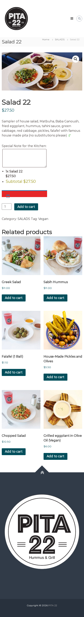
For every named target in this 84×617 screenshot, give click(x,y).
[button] (75, 59)
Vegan (43, 219)
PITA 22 (52, 605)
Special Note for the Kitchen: (24, 146)
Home (45, 39)
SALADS (59, 39)
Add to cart (26, 207)
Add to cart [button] (13, 298)
